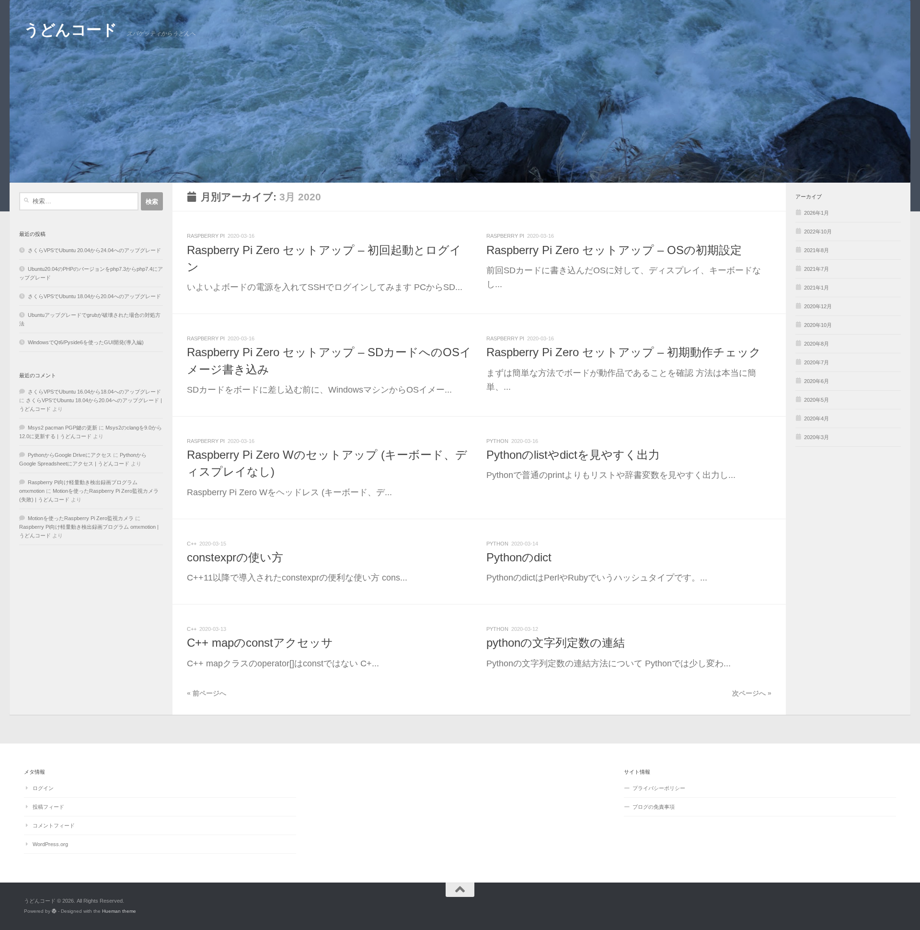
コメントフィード (54, 825)
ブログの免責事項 (653, 807)
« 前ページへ (206, 693)
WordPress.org (50, 844)
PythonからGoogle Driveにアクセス (70, 455)
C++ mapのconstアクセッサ (260, 643)
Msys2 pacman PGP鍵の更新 (62, 427)
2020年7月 (816, 362)
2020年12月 (818, 306)
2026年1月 (816, 213)
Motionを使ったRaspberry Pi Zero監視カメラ (81, 518)
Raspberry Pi (206, 236)
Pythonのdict (519, 557)
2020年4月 (816, 418)
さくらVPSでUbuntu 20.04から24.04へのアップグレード (94, 250)
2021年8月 (816, 250)
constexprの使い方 (235, 557)
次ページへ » (751, 693)
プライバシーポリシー (658, 788)
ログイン (43, 788)
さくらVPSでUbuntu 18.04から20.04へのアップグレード (94, 296)
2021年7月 (816, 269)
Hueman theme (119, 911)
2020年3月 (816, 437)
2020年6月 (816, 381)
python (497, 441)
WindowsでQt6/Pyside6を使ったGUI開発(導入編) (86, 342)
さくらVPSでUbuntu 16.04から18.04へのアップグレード (94, 392)
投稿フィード (48, 807)
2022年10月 (818, 231)
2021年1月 (816, 288)
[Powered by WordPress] (54, 911)
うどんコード (70, 29)
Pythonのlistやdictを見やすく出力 (573, 455)
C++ (191, 543)
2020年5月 (816, 400)
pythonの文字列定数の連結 (555, 643)
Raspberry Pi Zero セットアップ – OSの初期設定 (614, 250)
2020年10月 (818, 325)
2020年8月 (816, 344)
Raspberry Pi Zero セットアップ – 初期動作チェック (623, 352)
